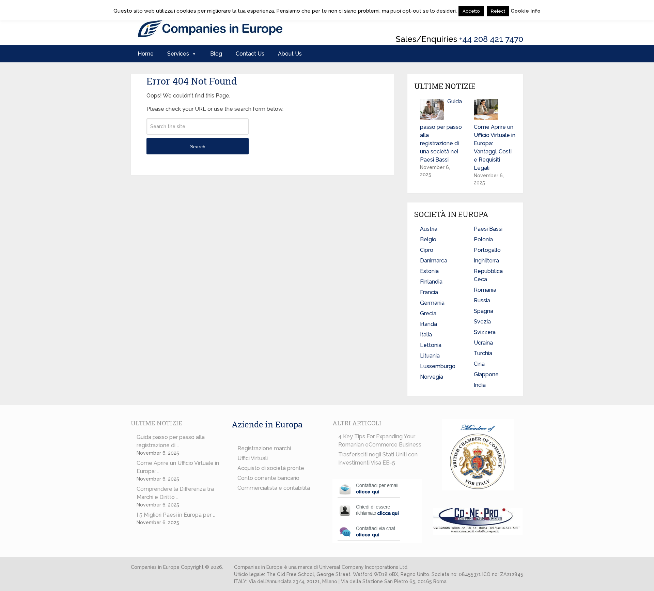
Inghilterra (486, 260)
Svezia (482, 321)
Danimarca (433, 260)
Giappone (486, 374)
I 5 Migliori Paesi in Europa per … (176, 515)
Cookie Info (526, 11)
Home (146, 53)
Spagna (483, 311)
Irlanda (428, 324)
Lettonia (430, 345)
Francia (429, 292)
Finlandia (431, 281)
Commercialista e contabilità (273, 488)
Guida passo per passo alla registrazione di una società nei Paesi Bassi (441, 130)
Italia (426, 334)
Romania (485, 290)
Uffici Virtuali (252, 458)
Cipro (426, 250)
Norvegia (431, 377)
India (480, 385)
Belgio (428, 239)
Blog (216, 53)
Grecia (428, 313)
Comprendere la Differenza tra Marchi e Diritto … (175, 493)
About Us (290, 53)
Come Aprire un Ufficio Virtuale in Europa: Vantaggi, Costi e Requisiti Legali (494, 147)
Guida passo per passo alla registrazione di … (171, 441)
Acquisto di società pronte (270, 468)
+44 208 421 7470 (491, 39)
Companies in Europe (155, 567)
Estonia (429, 271)
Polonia (483, 239)
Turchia (483, 353)
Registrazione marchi (264, 448)
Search (197, 146)
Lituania (430, 355)
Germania (432, 303)
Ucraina (483, 342)
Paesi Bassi (488, 229)
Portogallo (487, 250)
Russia (482, 300)
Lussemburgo (437, 366)
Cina (479, 364)
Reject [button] (498, 11)
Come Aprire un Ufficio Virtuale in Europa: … (178, 467)
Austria (428, 229)
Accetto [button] (471, 11)
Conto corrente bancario (268, 478)
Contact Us (250, 53)
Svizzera (485, 332)
